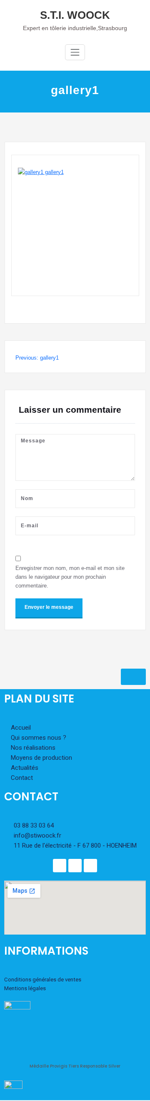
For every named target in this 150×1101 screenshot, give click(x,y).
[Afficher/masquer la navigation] (75, 52)
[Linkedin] (75, 865)
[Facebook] (59, 865)
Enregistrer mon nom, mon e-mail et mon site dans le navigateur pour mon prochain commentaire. (70, 577)
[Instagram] (90, 865)
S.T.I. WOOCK (75, 15)
